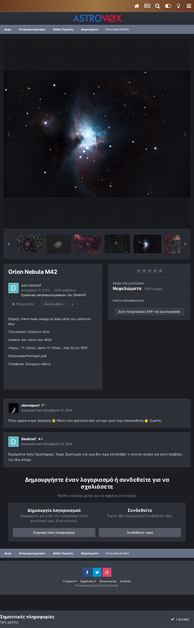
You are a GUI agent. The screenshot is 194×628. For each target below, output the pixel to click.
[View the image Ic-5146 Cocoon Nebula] (29, 243)
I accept (181, 619)
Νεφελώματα (127, 288)
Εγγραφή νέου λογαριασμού (54, 532)
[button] (9, 244)
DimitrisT (35, 285)
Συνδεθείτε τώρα (140, 532)
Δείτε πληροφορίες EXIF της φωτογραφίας (149, 311)
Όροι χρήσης (9, 622)
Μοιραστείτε (24, 304)
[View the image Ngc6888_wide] (88, 243)
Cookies (125, 581)
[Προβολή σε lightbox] (97, 134)
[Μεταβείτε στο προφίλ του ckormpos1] (13, 408)
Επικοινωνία (108, 581)
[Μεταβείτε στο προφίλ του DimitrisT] (13, 288)
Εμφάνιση (87, 581)
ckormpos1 (30, 405)
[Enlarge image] (54, 420)
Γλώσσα (69, 581)
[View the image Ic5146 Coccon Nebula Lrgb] (117, 243)
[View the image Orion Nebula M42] (147, 243)
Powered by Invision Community (97, 585)
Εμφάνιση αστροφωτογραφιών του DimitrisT (53, 295)
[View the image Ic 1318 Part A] (177, 243)
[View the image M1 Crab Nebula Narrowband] (59, 243)
